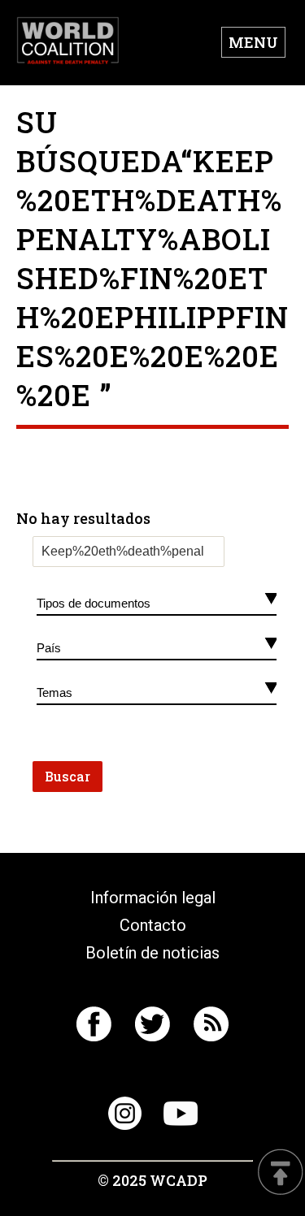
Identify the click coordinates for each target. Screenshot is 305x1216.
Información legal (153, 897)
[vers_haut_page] (280, 1173)
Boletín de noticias (152, 953)
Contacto (153, 925)
